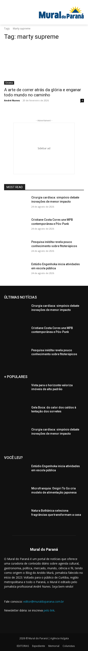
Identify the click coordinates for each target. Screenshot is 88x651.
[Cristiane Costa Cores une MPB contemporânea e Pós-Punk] (16, 226)
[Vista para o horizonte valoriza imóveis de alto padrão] (16, 391)
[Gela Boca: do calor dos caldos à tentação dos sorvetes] (16, 414)
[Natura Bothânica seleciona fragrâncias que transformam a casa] (16, 517)
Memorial (53, 646)
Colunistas (69, 646)
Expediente (38, 646)
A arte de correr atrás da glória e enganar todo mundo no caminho (42, 92)
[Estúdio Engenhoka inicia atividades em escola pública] (16, 270)
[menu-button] (17, 3)
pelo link (49, 610)
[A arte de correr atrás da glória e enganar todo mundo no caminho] (44, 64)
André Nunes (12, 100)
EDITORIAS (23, 646)
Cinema (9, 82)
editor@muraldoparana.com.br (43, 601)
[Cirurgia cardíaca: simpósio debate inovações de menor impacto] (16, 204)
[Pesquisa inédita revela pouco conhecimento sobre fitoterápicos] (16, 248)
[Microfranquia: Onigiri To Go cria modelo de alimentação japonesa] (16, 494)
